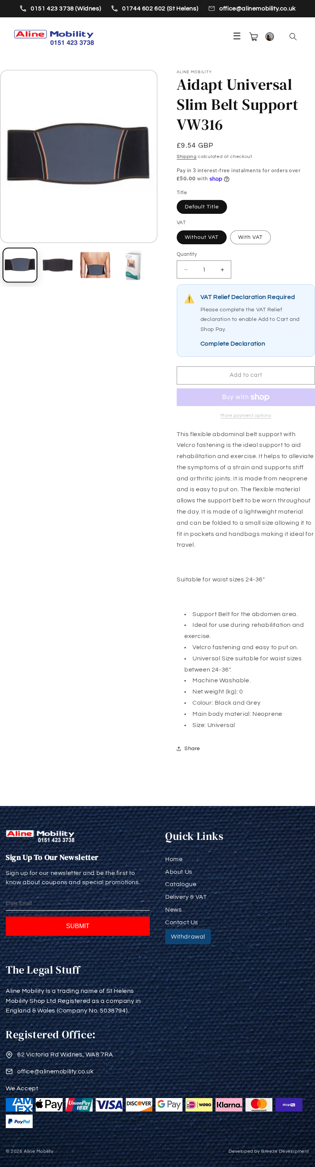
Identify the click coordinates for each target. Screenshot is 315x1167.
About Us (178, 872)
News (173, 910)
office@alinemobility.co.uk (257, 8)
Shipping (187, 156)
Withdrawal (188, 937)
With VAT (250, 237)
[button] (293, 36)
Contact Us (181, 922)
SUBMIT (78, 926)
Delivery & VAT (186, 897)
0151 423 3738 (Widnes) (66, 8)
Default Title (202, 207)
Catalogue (180, 884)
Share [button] (192, 748)
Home (173, 859)
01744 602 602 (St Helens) (160, 8)
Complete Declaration (233, 344)
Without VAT (202, 237)
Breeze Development (285, 1151)
